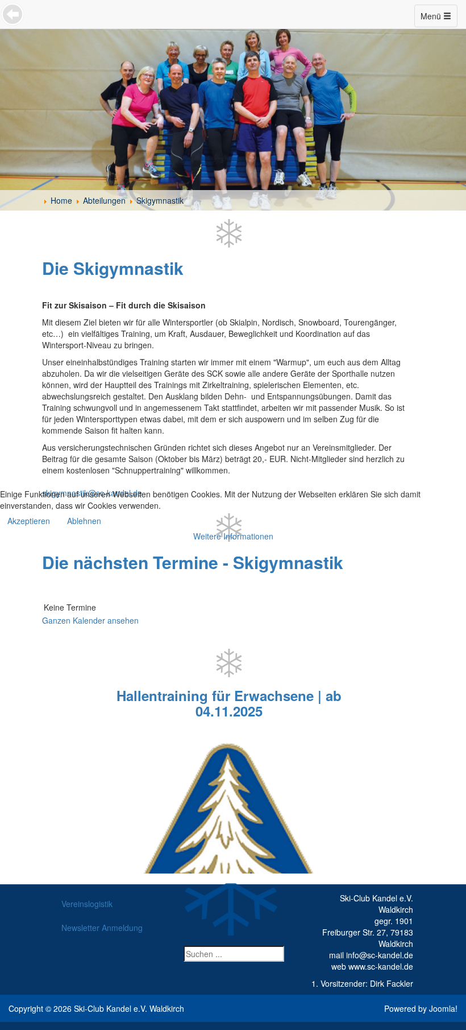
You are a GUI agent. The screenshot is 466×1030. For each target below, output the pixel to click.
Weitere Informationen (233, 536)
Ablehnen (84, 520)
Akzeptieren (28, 520)
